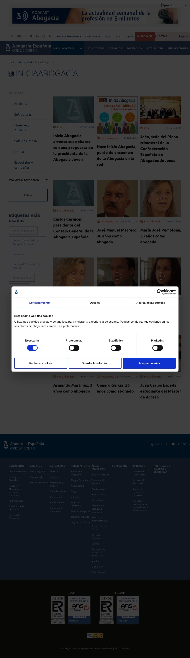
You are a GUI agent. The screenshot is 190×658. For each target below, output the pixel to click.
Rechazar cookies (40, 363)
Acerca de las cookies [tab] (150, 302)
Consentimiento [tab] (39, 302)
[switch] (74, 348)
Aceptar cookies (149, 363)
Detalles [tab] (95, 302)
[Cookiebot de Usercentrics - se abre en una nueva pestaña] (159, 292)
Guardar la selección (95, 363)
